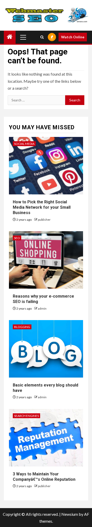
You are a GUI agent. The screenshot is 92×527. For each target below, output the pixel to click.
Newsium (69, 514)
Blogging (22, 327)
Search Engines (26, 416)
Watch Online (72, 37)
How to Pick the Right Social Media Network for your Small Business (42, 207)
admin (42, 308)
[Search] (42, 37)
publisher (44, 219)
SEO (17, 238)
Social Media (24, 144)
